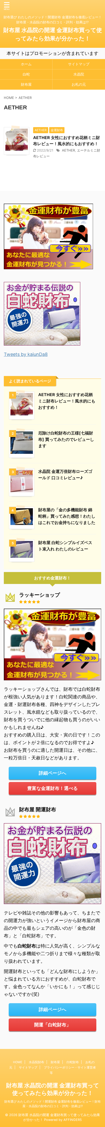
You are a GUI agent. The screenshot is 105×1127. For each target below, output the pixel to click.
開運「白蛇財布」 (52, 1024)
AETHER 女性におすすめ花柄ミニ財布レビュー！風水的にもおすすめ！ (66, 401)
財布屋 (26, 84)
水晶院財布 (36, 1062)
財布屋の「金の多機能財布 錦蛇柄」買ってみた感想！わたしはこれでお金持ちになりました (66, 516)
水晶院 (78, 74)
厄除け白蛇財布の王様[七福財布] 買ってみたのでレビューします (66, 439)
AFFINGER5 (72, 1120)
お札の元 (79, 84)
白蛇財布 (73, 1062)
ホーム (26, 64)
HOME (17, 1062)
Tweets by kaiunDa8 (26, 354)
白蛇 (26, 74)
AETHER (68, 150)
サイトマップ (78, 64)
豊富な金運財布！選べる (52, 788)
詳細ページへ (52, 773)
